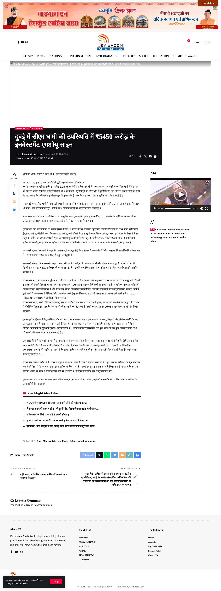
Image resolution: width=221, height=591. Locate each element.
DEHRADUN (22, 129)
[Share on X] (145, 156)
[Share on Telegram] (114, 455)
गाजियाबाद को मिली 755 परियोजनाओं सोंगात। (48, 414)
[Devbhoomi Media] (110, 42)
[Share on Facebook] (140, 156)
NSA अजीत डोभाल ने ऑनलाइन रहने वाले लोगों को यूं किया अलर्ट (57, 402)
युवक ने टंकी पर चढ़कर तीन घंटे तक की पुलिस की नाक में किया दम (57, 420)
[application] (180, 195)
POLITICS (37, 129)
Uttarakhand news (86, 441)
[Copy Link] (129, 455)
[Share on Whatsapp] (107, 455)
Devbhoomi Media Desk (29, 154)
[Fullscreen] (206, 208)
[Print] (155, 156)
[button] (56, 581)
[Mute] (201, 208)
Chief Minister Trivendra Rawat (52, 441)
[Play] (154, 208)
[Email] (150, 156)
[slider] (178, 208)
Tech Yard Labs (137, 587)
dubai (72, 441)
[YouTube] (22, 42)
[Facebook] (18, 42)
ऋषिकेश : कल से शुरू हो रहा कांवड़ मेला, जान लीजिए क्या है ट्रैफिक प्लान (60, 426)
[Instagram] (26, 42)
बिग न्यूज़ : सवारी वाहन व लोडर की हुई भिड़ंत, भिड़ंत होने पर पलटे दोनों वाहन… (63, 408)
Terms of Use (22, 583)
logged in (28, 505)
